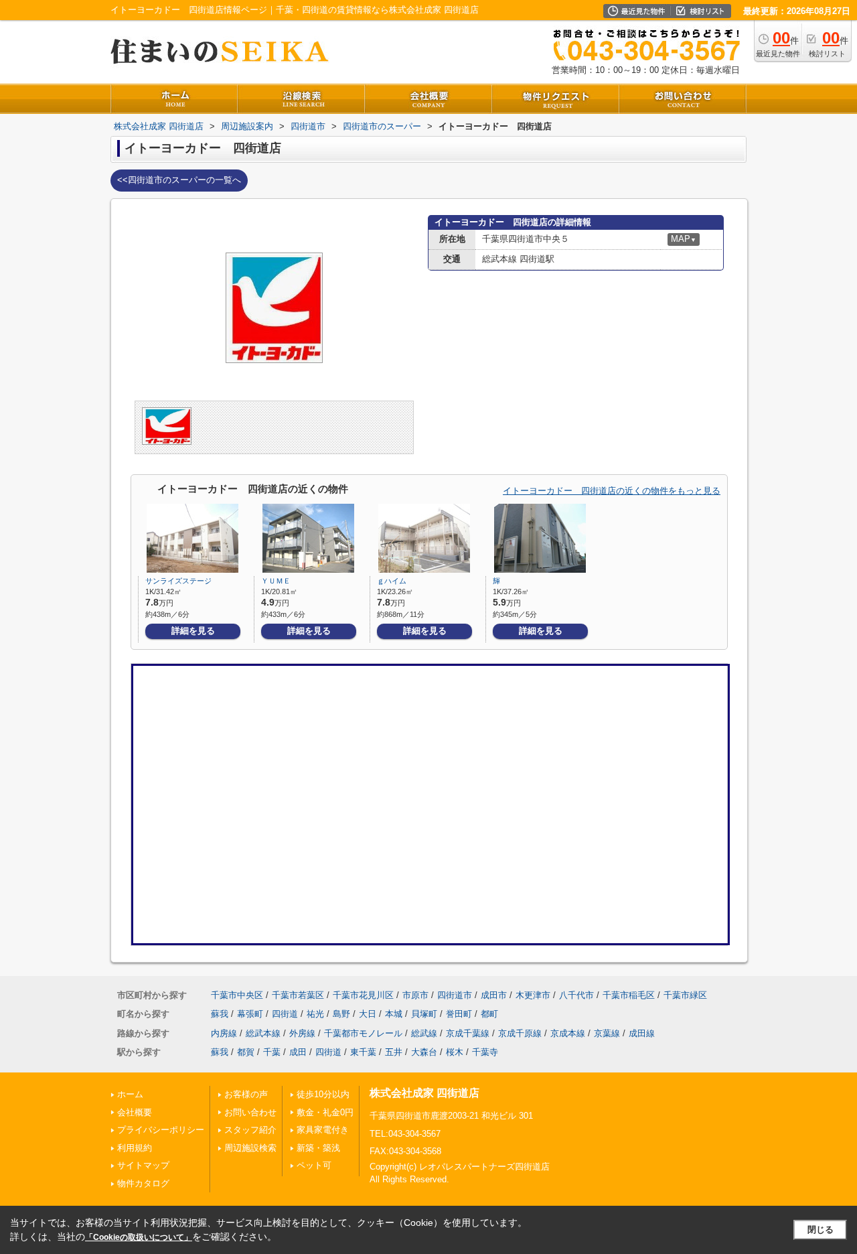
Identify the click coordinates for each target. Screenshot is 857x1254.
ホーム (130, 1094)
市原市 (415, 995)
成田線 (642, 1033)
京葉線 (607, 1033)
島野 (341, 1014)
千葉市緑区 (685, 995)
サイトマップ (143, 1165)
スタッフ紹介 (250, 1130)
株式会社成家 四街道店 (424, 1093)
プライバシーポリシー (160, 1130)
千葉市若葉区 (298, 995)
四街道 (285, 1014)
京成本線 (567, 1033)
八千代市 (576, 995)
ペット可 (314, 1165)
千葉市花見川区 (363, 995)
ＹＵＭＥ (276, 581)
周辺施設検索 (250, 1148)
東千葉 (363, 1052)
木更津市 (533, 995)
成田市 (494, 995)
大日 (367, 1014)
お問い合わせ (250, 1112)
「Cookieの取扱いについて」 (138, 1237)
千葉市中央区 (237, 995)
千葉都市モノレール (363, 1033)
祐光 (315, 1014)
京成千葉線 (467, 1033)
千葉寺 (485, 1052)
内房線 (224, 1033)
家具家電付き (323, 1130)
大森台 (424, 1052)
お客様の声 (246, 1094)
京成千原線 (520, 1033)
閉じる (820, 1230)
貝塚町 (424, 1014)
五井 (393, 1052)
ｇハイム (391, 581)
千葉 (272, 1052)
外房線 (302, 1033)
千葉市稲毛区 (629, 995)
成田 (298, 1052)
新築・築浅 (318, 1148)
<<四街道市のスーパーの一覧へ (179, 180)
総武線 (424, 1033)
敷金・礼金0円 (325, 1112)
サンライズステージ (178, 581)
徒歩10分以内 (323, 1094)
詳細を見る (193, 631)
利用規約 (134, 1148)
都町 (489, 1014)
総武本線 (263, 1033)
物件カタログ (143, 1183)
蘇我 (219, 1014)
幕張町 (250, 1014)
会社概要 (134, 1112)
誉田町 (459, 1014)
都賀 (245, 1052)
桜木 (454, 1052)
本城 (393, 1014)
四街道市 (454, 995)
